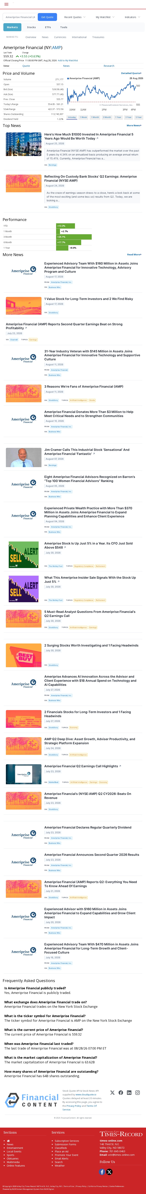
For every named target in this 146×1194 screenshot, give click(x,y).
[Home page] (121, 1133)
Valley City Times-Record (26, 1186)
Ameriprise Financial (59, 370)
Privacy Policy (74, 1105)
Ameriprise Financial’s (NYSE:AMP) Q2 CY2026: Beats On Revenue (87, 796)
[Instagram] (137, 1100)
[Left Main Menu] (6, 4)
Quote (26, 65)
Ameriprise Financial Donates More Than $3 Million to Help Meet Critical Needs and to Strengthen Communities (88, 414)
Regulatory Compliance (83, 566)
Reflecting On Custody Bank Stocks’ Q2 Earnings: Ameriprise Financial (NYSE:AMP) (90, 178)
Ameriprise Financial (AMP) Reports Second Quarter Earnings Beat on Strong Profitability (64, 326)
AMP (56, 47)
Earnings (33, 340)
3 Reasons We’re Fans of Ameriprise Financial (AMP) (83, 386)
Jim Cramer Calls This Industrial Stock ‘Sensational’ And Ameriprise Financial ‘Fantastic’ (86, 452)
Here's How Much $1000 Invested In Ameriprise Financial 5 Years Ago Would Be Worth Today (88, 136)
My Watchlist (103, 17)
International (79, 37)
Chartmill (13, 340)
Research (109, 65)
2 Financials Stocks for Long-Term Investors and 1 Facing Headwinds (87, 714)
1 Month (95, 117)
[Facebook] (120, 1100)
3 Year (129, 117)
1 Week (83, 117)
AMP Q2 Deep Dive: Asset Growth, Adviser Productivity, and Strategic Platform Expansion (89, 741)
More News (133, 125)
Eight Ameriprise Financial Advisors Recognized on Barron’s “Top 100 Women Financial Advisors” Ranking (89, 479)
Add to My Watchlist (68, 60)
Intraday (72, 117)
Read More (133, 254)
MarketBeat (53, 782)
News (45, 37)
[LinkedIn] (129, 1100)
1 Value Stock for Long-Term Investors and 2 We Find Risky (88, 299)
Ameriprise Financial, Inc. (61, 282)
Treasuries (98, 37)
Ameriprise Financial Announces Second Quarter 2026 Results (91, 854)
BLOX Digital (49, 1189)
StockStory (53, 207)
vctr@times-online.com (121, 1154)
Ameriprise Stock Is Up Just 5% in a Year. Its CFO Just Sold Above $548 (88, 545)
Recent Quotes (73, 17)
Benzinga (52, 165)
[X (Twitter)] (112, 1100)
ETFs (48, 27)
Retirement (100, 566)
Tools (63, 27)
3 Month (107, 117)
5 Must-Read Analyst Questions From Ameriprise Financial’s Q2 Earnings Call (89, 614)
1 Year (118, 117)
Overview (30, 37)
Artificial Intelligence (78, 400)
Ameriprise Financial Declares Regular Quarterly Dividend (87, 827)
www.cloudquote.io (86, 1094)
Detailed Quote (130, 73)
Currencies (60, 37)
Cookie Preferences (117, 1186)
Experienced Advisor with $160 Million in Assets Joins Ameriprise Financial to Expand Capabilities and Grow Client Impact (89, 913)
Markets (12, 27)
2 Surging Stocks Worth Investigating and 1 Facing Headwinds (91, 645)
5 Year (139, 117)
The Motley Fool (55, 566)
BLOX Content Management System (26, 1189)
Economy (73, 727)
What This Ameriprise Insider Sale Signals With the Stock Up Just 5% (90, 579)
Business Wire (54, 287)
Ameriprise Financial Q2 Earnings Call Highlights (82, 766)
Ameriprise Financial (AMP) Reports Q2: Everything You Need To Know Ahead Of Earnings (90, 884)
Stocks (31, 27)
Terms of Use (69, 1186)
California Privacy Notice (98, 1186)
